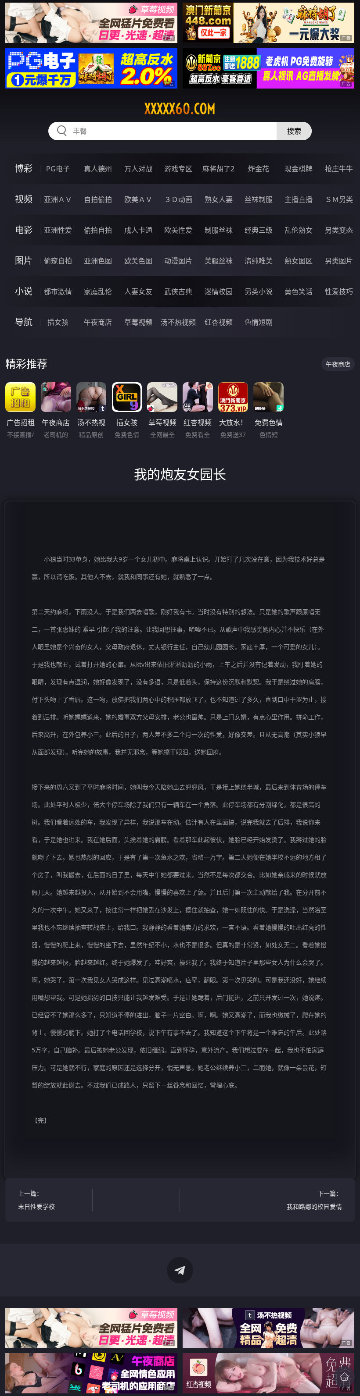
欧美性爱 (178, 230)
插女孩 (57, 322)
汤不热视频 (178, 322)
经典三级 (259, 230)
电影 (23, 230)
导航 (23, 322)
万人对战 (138, 169)
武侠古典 (178, 291)
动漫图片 (178, 261)
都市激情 (58, 291)
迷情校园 (219, 291)
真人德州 (98, 169)
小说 (23, 291)
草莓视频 (138, 322)
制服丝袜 (219, 230)
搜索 (294, 131)
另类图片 (339, 261)
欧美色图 (138, 261)
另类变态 (339, 230)
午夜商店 (98, 322)
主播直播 (298, 199)
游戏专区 (178, 169)
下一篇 (314, 1200)
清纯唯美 (259, 261)
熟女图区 (298, 261)
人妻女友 (138, 291)
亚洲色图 (98, 261)
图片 (23, 260)
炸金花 (258, 169)
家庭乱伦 (98, 291)
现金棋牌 (298, 169)
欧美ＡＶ (138, 199)
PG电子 (58, 169)
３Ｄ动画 (178, 199)
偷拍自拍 (98, 230)
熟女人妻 (219, 199)
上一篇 (36, 1200)
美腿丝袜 (219, 261)
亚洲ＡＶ (58, 199)
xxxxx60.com (180, 108)
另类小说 (259, 291)
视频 (23, 199)
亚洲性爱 (58, 230)
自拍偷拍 (98, 199)
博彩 (23, 168)
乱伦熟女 (298, 230)
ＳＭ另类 (339, 199)
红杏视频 (219, 322)
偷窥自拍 (58, 261)
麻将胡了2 (218, 169)
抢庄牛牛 (339, 169)
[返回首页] (344, 1376)
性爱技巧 (339, 291)
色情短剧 (259, 322)
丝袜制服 (259, 199)
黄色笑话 (298, 291)
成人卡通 (138, 230)
